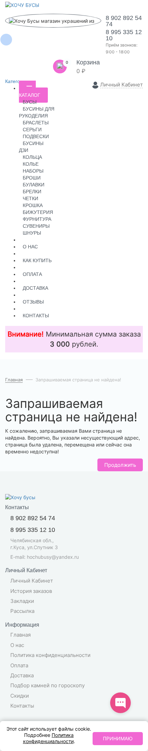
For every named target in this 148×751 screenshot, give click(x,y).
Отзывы (33, 302)
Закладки (22, 601)
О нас (30, 246)
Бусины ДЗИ (31, 147)
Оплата (32, 274)
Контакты (36, 315)
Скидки (19, 695)
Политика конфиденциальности (50, 655)
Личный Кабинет (31, 580)
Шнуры (32, 233)
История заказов (31, 591)
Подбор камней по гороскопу (47, 685)
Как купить (37, 260)
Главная (20, 634)
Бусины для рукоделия (36, 112)
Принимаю (118, 738)
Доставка (35, 288)
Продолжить (120, 465)
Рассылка (22, 611)
